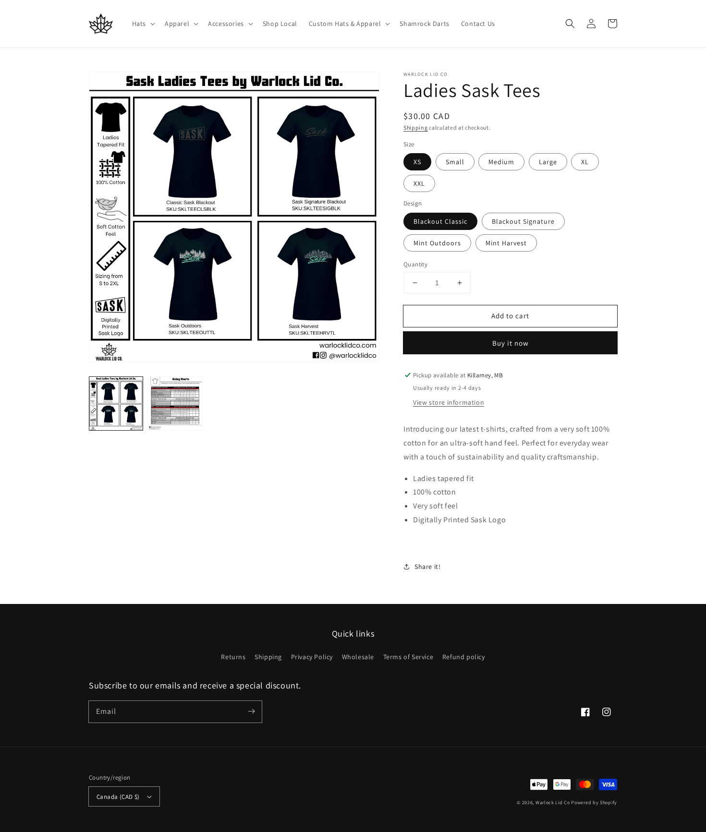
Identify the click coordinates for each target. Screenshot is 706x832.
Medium (501, 161)
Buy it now (510, 343)
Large (548, 161)
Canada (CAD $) (118, 797)
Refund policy (463, 656)
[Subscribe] (251, 711)
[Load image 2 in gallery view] (175, 403)
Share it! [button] (427, 566)
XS (417, 161)
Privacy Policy (312, 656)
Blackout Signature (523, 221)
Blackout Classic (440, 221)
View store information (448, 402)
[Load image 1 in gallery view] (116, 403)
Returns (233, 656)
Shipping (415, 127)
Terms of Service (408, 656)
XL (585, 161)
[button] (142, 23)
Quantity (415, 264)
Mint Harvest (506, 243)
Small (455, 161)
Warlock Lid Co (553, 802)
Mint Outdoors (437, 243)
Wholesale (358, 656)
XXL (419, 183)
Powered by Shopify (594, 802)
